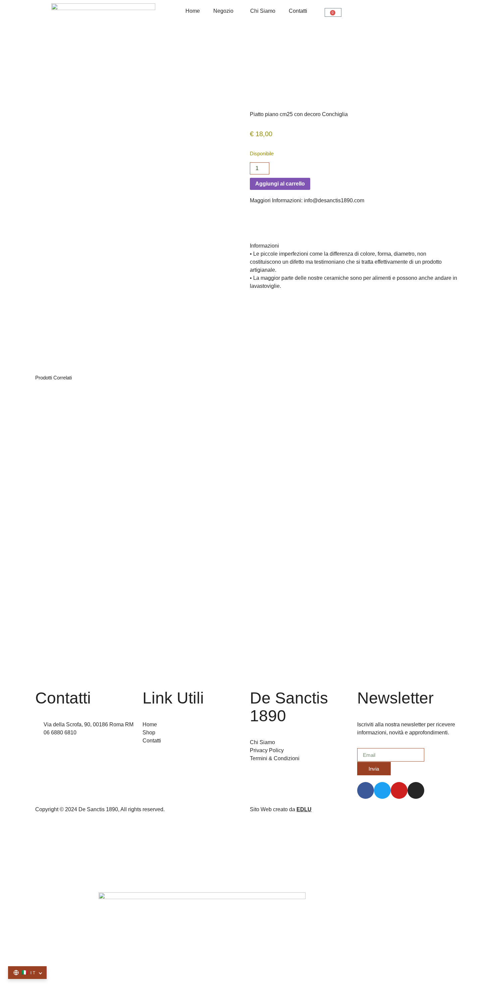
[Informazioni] (258, 231)
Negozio (223, 11)
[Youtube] (399, 790)
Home (192, 11)
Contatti (298, 11)
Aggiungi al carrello (280, 184)
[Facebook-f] (365, 790)
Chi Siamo (262, 11)
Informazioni (264, 246)
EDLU (304, 809)
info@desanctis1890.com (334, 200)
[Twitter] (382, 790)
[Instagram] (415, 790)
